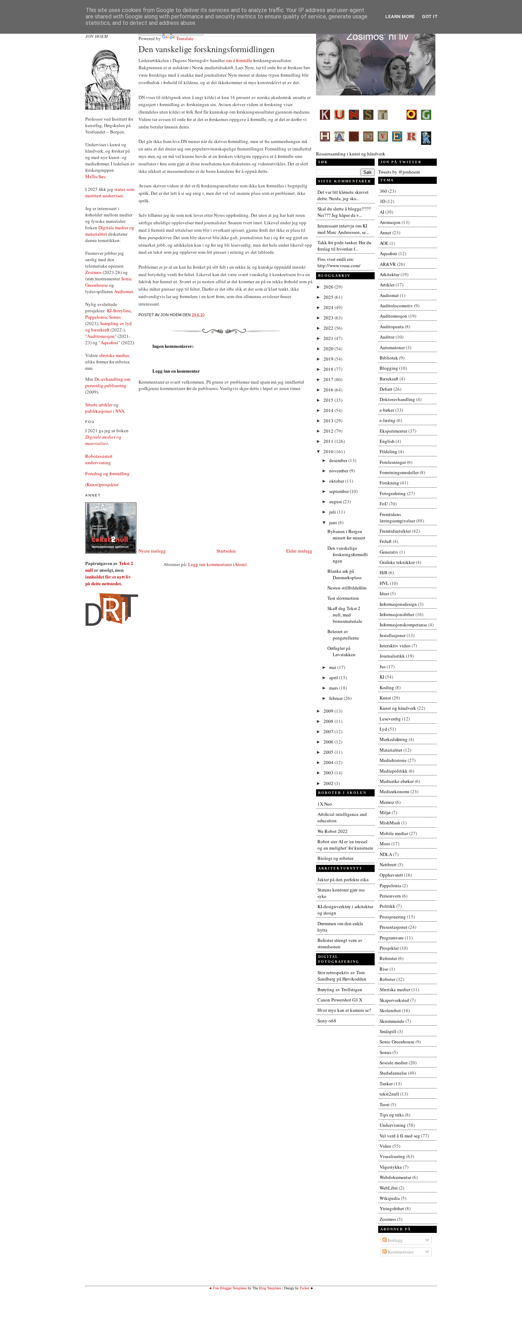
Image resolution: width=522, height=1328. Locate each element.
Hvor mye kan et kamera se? (344, 1010)
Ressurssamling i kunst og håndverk (350, 153)
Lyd (383, 729)
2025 (329, 297)
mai (333, 667)
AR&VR (388, 264)
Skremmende (392, 1021)
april (334, 677)
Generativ (389, 552)
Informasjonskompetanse (403, 624)
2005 (329, 752)
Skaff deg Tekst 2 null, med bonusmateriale (344, 614)
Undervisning (393, 1125)
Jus (383, 666)
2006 (329, 742)
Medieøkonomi (394, 791)
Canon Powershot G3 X (339, 1000)
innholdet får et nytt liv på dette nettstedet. (108, 580)
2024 (329, 307)
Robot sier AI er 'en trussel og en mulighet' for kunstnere (345, 844)
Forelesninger (393, 462)
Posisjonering (393, 916)
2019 (329, 359)
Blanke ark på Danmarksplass (344, 574)
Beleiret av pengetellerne (343, 634)
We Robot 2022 (332, 831)
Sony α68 (326, 1020)
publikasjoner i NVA (104, 411)
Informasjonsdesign (398, 604)
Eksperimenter (393, 431)
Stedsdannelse (393, 1073)
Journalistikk (392, 656)
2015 (329, 400)
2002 (329, 783)
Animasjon (390, 222)
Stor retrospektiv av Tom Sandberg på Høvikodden (341, 975)
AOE (384, 243)
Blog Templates (270, 1288)
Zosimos (93, 272)
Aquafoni (109, 342)
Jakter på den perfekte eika (343, 879)
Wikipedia (390, 1198)
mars (334, 688)
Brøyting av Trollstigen (339, 989)
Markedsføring (394, 739)
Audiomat (123, 291)
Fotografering (393, 493)
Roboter (387, 979)
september (339, 491)
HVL (384, 583)
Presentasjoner (393, 927)
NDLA (386, 854)
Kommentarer (400, 1252)
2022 (329, 328)
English (387, 441)
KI (382, 677)
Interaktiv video (395, 645)
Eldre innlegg (299, 551)
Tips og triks (392, 1115)
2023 (329, 317)
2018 (329, 369)
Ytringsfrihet (392, 1208)
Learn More (400, 16)
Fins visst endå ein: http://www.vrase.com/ (338, 262)
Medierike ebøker (397, 781)
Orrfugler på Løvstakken (341, 651)
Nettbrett (388, 864)
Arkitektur (389, 274)
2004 (329, 762)
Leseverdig (390, 718)
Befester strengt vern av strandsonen (340, 943)
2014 (329, 410)
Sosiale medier (394, 1062)
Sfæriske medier (395, 989)
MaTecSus (95, 176)
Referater (388, 958)
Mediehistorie (393, 760)
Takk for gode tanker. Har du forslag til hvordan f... (344, 245)
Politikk (387, 906)
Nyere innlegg (152, 551)
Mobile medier (394, 833)
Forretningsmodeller (399, 472)
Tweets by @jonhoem (399, 172)
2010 (329, 451)
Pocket (304, 1288)
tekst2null (389, 1094)
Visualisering (392, 1156)
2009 (329, 711)
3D (382, 201)
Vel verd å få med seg (400, 1135)
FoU (384, 503)
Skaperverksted (394, 1000)
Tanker (386, 1083)
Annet (385, 232)
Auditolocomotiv (396, 305)
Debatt (386, 389)
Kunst (385, 698)
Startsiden (226, 551)
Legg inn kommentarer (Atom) (217, 564)
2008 (329, 721)
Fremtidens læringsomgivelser (397, 517)
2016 (329, 389)
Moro (385, 843)
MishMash (390, 822)
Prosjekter (389, 948)
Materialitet (391, 750)
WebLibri (389, 1188)
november (339, 470)
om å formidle (239, 60)
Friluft (386, 541)
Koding (387, 687)
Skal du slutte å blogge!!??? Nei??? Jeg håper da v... (344, 211)
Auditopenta (392, 326)
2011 (329, 441)
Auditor (387, 337)
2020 (329, 348)
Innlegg (395, 1240)
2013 (329, 420)
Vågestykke (391, 1167)
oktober (337, 481)
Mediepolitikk (394, 771)
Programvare (392, 937)
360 (383, 191)
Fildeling (388, 451)
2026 (329, 287)
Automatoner (392, 347)
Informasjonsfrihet (397, 614)
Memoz (387, 802)
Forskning (389, 482)
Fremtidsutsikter (395, 531)
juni (333, 522)
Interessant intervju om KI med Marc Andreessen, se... (343, 229)
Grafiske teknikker (397, 562)
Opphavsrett (391, 875)
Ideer (384, 593)
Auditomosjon (101, 336)
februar (336, 698)
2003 (329, 772)
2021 (329, 338)
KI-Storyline (119, 310)
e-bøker (387, 410)
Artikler (387, 284)
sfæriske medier (114, 355)
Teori (385, 1104)
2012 (329, 431)
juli (333, 512)
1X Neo (324, 804)
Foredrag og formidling (107, 473)
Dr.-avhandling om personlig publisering (107, 382)
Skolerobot (390, 1010)
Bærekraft (389, 378)
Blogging (389, 368)
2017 (329, 379)
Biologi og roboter (335, 858)
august (336, 501)
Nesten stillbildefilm (346, 588)
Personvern (390, 896)
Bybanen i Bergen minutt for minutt (346, 534)
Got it (430, 16)
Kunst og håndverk (398, 708)
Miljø (385, 812)
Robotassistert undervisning (99, 459)
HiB (383, 572)
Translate (185, 38)
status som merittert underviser (109, 192)
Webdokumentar (395, 1177)
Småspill (388, 1031)
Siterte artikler (99, 404)
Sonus (115, 317)
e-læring (388, 420)
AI (382, 212)
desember (338, 460)
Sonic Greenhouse (397, 1041)
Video (385, 1146)
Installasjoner (393, 635)
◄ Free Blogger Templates (227, 1288)
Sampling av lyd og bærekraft (108, 326)
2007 (329, 731)
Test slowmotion (343, 598)
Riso (384, 969)
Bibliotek (389, 358)
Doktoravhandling (397, 399)
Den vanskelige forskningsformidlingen (206, 49)
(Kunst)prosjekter (102, 484)
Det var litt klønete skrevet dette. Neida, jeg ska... (343, 195)
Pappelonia (96, 317)
